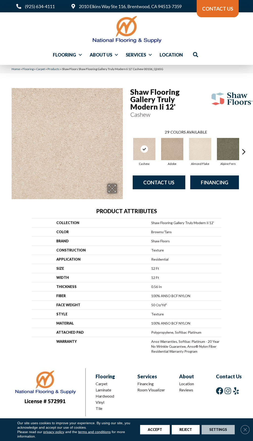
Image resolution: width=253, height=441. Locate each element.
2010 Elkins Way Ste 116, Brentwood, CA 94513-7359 (130, 6)
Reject (185, 429)
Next (244, 144)
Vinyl (100, 402)
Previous (127, 144)
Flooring (64, 55)
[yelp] (236, 391)
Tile (99, 408)
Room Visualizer (151, 389)
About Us (101, 55)
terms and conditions (94, 432)
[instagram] (228, 391)
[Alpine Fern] (228, 149)
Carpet (40, 69)
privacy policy (53, 432)
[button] (80, 54)
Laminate (103, 389)
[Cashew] (144, 149)
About (186, 376)
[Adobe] (172, 149)
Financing (214, 182)
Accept (155, 429)
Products (53, 69)
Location (171, 55)
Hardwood (105, 396)
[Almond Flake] (200, 149)
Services (136, 55)
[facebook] (219, 391)
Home (16, 69)
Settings (218, 429)
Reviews (186, 389)
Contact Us (158, 182)
